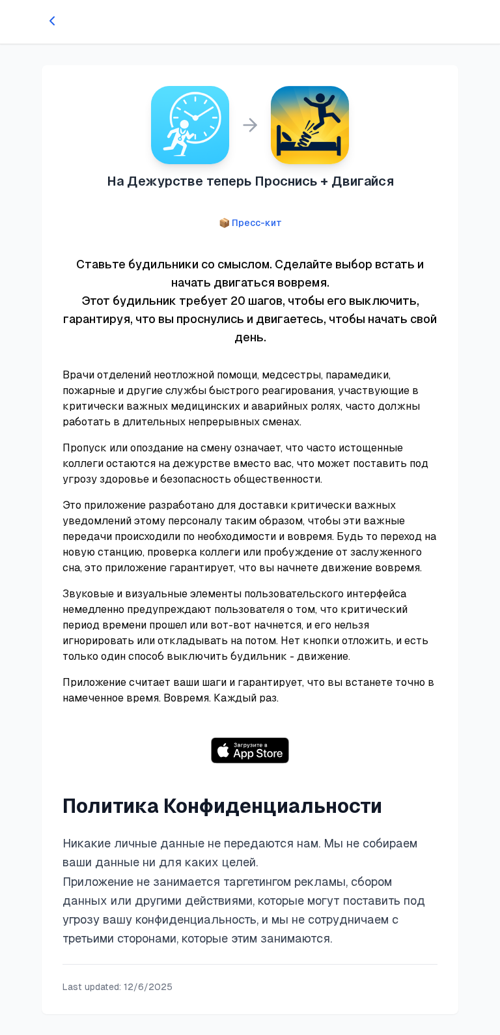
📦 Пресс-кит (250, 223)
